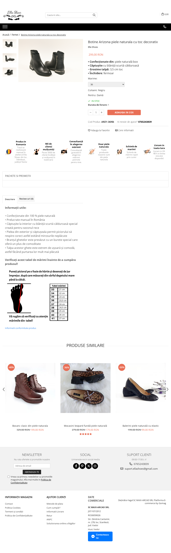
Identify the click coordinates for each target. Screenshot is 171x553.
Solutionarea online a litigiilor (61, 523)
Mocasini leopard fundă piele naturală (85, 425)
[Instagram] (95, 466)
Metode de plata (55, 503)
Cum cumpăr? (53, 507)
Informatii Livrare (55, 511)
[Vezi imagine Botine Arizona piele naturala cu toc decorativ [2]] (10, 72)
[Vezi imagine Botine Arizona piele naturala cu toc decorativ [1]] (10, 58)
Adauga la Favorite (100, 130)
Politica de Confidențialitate (18, 515)
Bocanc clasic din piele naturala (30, 425)
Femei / (16, 34)
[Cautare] (94, 15)
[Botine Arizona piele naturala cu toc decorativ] (50, 60)
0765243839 (141, 464)
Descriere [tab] (10, 199)
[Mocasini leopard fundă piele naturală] (85, 388)
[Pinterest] (82, 466)
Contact (9, 503)
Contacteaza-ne (102, 536)
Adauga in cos (124, 112)
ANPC (49, 519)
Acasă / (7, 34)
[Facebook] (76, 466)
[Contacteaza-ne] (164, 26)
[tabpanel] (50, 60)
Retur (49, 515)
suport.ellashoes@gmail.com (141, 468)
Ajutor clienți (56, 497)
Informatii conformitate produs (20, 328)
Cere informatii (126, 130)
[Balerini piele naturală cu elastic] (141, 388)
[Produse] (5, 27)
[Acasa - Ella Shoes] (19, 15)
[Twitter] (89, 466)
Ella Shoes (93, 46)
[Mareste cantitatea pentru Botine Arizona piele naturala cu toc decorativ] (101, 112)
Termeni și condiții (14, 511)
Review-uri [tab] (26, 198)
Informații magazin (18, 497)
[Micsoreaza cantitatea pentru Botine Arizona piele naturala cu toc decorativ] (90, 112)
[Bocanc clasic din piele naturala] (30, 388)
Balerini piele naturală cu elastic (141, 425)
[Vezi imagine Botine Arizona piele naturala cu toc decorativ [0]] (10, 43)
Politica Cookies (13, 507)
